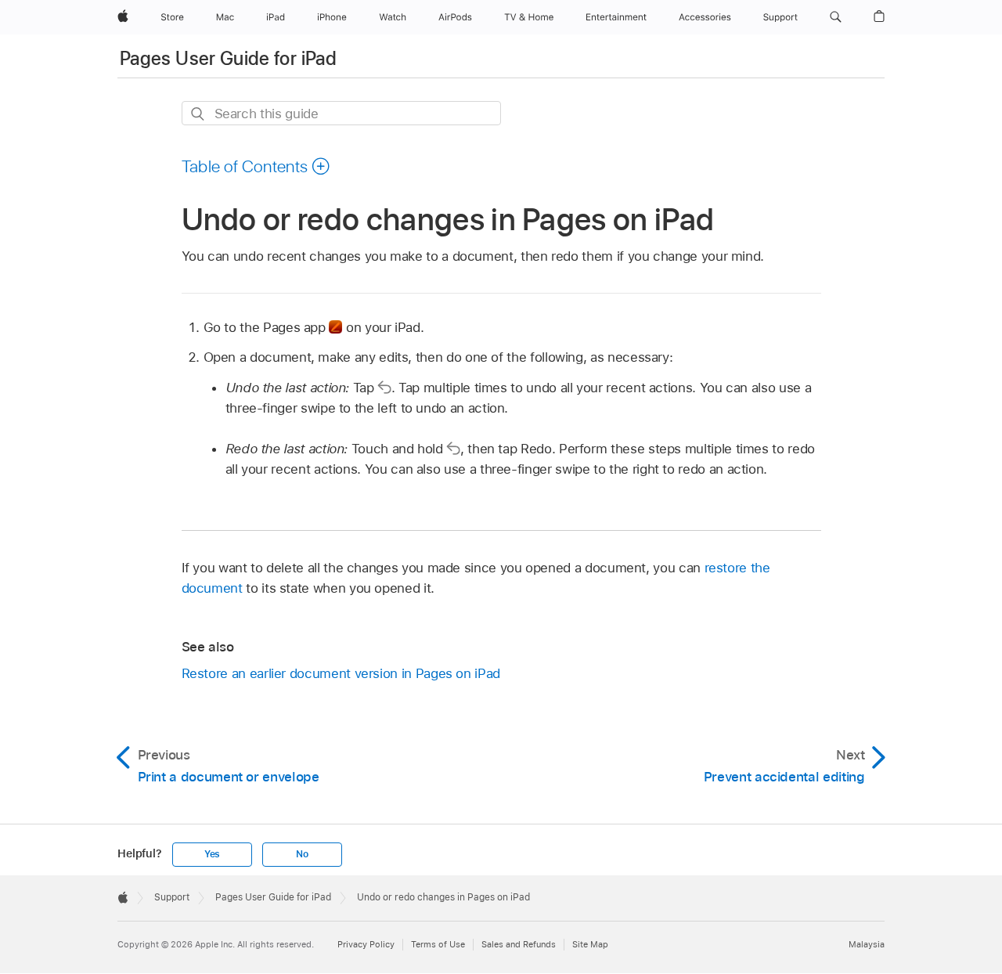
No (302, 854)
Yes (212, 854)
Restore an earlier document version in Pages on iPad (341, 673)
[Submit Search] (198, 114)
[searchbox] (341, 113)
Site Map (590, 944)
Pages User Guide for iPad (228, 58)
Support (171, 897)
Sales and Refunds (518, 944)
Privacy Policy (366, 944)
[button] (836, 17)
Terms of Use (438, 944)
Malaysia (867, 944)
